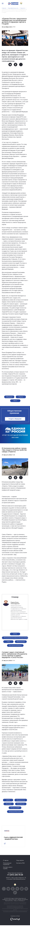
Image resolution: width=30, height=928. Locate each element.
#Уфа (8, 641)
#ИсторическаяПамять (15, 645)
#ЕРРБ (15, 634)
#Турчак (21, 396)
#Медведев (9, 396)
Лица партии (20, 860)
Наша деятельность (13, 8)
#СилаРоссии (20, 804)
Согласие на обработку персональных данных (15, 911)
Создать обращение (15, 419)
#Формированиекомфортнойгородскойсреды (16, 637)
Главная (4, 8)
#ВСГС (15, 400)
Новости (22, 8)
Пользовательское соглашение (15, 905)
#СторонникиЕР (15, 807)
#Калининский (21, 641)
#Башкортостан (20, 800)
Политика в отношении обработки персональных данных (15, 909)
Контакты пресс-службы (8, 867)
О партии (5, 860)
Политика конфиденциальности (15, 907)
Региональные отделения (7, 863)
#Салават (8, 804)
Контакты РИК (20, 863)
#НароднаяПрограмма (15, 811)
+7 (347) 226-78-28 (15, 875)
